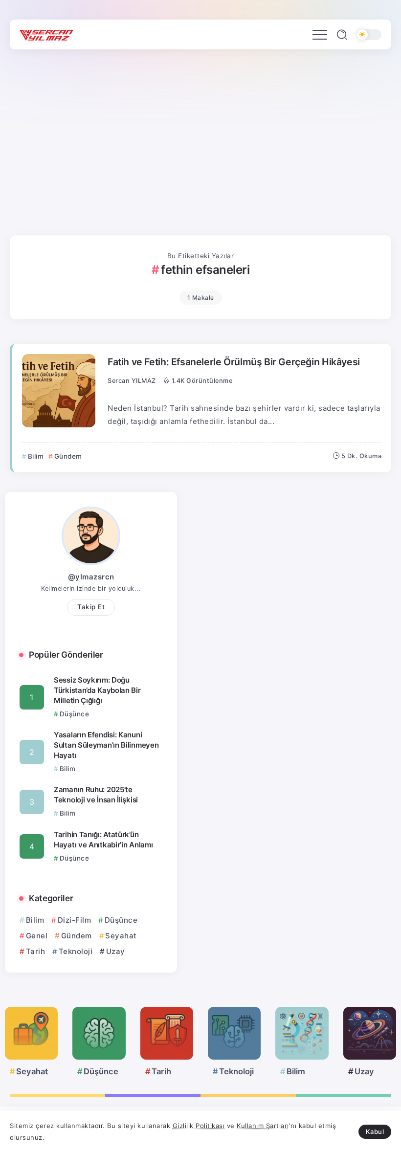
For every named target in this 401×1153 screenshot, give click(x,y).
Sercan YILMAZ (132, 380)
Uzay (115, 951)
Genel (36, 935)
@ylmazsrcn (91, 576)
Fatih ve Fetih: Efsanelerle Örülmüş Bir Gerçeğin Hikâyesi (234, 362)
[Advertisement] (200, 132)
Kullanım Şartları (263, 1126)
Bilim (35, 920)
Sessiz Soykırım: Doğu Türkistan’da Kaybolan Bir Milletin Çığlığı (97, 690)
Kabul (375, 1131)
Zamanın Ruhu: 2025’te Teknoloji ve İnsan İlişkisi (96, 794)
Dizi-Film (74, 920)
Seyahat (121, 935)
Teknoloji (75, 951)
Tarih (35, 951)
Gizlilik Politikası (199, 1126)
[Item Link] (58, 390)
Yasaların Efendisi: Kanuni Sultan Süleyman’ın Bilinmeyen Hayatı (106, 745)
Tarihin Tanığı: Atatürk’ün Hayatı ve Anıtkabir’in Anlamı (103, 839)
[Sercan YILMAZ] (46, 34)
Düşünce (121, 920)
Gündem (76, 935)
